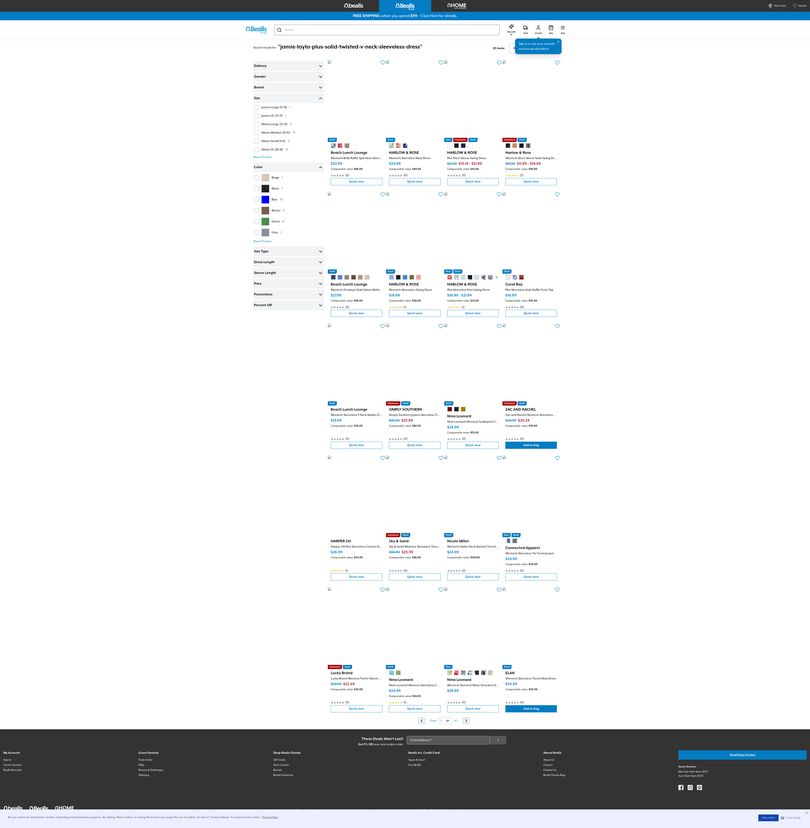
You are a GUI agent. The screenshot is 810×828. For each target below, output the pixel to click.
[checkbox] (256, 107)
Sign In (7, 760)
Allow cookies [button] (768, 818)
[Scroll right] (497, 277)
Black (277, 188)
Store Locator (281, 765)
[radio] (333, 145)
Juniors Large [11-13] (276, 107)
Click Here (429, 16)
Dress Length (264, 262)
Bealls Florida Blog (554, 775)
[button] (791, 817)
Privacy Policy (270, 817)
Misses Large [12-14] (277, 124)
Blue (277, 199)
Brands (277, 770)
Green (278, 221)
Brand (259, 87)
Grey (277, 232)
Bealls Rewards (12, 770)
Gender (260, 77)
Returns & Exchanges (150, 770)
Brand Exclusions (283, 775)
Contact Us (549, 770)
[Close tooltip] (558, 42)
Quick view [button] (365, 182)
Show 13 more (262, 241)
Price (258, 284)
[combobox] (387, 30)
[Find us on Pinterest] (699, 787)
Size (257, 98)
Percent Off (263, 305)
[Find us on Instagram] (690, 787)
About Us (548, 760)
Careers (548, 765)
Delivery (260, 66)
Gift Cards (279, 760)
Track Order (145, 760)
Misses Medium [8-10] (278, 132)
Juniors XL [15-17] (274, 116)
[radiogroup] (340, 145)
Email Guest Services (742, 754)
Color (258, 167)
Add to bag (540, 446)
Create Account (12, 765)
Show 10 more (262, 157)
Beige (277, 177)
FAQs (141, 765)
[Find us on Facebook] (680, 787)
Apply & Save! (416, 760)
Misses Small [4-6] (276, 141)
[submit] (498, 740)
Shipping (143, 775)
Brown (278, 210)
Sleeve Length (265, 273)
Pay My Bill (414, 765)
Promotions (263, 294)
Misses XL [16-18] (275, 149)
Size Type (261, 251)
